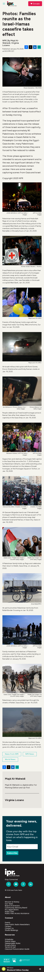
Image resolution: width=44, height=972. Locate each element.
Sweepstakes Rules (12, 943)
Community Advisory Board (16, 907)
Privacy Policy (10, 945)
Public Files (9, 911)
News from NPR (12, 754)
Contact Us (9, 928)
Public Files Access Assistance (17, 913)
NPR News (29, 754)
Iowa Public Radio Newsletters (17, 924)
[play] (3, 969)
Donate (36, 4)
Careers (8, 926)
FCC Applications (12, 909)
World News (10, 759)
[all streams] (41, 969)
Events (7, 922)
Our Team (9, 904)
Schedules (9, 939)
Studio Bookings (11, 930)
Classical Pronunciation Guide (17, 949)
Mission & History (12, 902)
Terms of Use (10, 947)
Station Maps (10, 941)
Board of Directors (12, 905)
